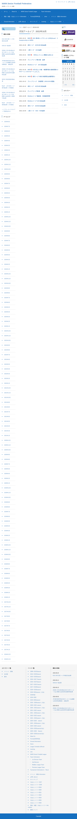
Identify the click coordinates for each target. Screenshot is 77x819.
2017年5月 (7, 630)
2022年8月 (7, 350)
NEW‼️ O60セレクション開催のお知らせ (40, 55)
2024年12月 (7, 216)
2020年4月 (7, 473)
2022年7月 (7, 354)
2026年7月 (7, 126)
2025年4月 (7, 197)
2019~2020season (35, 700)
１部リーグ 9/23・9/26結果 (36, 111)
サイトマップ (33, 21)
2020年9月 (7, 454)
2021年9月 (7, 402)
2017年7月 (7, 625)
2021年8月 (7, 407)
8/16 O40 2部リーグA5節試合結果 (62, 675)
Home (31, 744)
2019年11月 (7, 492)
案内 (65, 105)
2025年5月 (7, 193)
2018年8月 (7, 564)
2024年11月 (7, 221)
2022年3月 (7, 373)
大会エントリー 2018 (36, 784)
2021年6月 (7, 416)
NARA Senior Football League (29, 11)
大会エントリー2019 (35, 787)
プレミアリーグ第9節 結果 (35, 91)
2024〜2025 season (35, 726)
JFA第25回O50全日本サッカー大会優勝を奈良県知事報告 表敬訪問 (8, 62)
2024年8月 (7, 235)
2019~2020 (33, 697)
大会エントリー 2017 (36, 782)
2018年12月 (7, 545)
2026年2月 (7, 150)
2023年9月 (7, 288)
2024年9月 (7, 231)
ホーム (6, 11)
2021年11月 (7, 392)
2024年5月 (7, 250)
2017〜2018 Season (35, 684)
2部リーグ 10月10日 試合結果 (37, 86)
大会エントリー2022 (35, 795)
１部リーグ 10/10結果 (35, 50)
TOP (20, 27)
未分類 (66, 100)
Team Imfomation (46, 11)
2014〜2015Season (35, 674)
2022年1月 (7, 383)
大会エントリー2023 (35, 797)
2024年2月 (7, 264)
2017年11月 (7, 606)
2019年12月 (7, 488)
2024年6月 (7, 245)
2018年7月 (7, 568)
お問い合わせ (22, 21)
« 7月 (65, 85)
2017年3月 (7, 640)
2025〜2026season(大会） (37, 733)
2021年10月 (7, 397)
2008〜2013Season (35, 671)
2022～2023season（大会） (38, 718)
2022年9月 (7, 345)
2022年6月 (7, 359)
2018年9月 (7, 559)
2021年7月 (7, 412)
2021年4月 (7, 426)
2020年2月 (7, 478)
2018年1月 (7, 597)
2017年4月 (7, 635)
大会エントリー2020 (35, 790)
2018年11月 (7, 549)
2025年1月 (7, 212)
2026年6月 (7, 131)
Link (31, 752)
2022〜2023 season (35, 715)
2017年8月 (7, 621)
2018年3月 (7, 587)
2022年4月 (7, 369)
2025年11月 (7, 164)
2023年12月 (7, 274)
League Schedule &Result (37, 746)
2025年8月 (7, 178)
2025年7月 (7, 183)
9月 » (73, 85)
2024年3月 (7, 259)
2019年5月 (7, 521)
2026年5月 (7, 136)
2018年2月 (7, 592)
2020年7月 (7, 464)
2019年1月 (7, 540)
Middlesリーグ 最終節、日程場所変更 (39, 96)
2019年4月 (7, 526)
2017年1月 (7, 649)
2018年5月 (7, 578)
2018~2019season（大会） (37, 692)
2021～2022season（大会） (38, 713)
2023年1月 (7, 326)
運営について (34, 810)
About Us (14, 11)
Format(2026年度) (35, 16)
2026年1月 (7, 155)
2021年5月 (7, 421)
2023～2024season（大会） (38, 723)
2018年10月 (7, 554)
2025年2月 (7, 207)
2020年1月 (7, 483)
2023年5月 (7, 307)
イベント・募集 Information (58, 16)
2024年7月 (7, 240)
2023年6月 (7, 302)
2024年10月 (7, 226)
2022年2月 (7, 378)
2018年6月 (7, 573)
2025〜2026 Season (36, 731)
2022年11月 (7, 335)
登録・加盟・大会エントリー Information (15, 16)
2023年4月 (7, 312)
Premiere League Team (38, 767)
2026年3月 (7, 145)
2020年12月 (7, 440)
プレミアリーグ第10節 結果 (36, 60)
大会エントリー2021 (35, 792)
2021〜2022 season (35, 710)
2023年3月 (7, 316)
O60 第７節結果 (6, 45)
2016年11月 (7, 659)
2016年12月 (7, 654)
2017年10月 (7, 611)
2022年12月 (7, 331)
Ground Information (9, 21)
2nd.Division (35, 762)
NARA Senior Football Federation (16, 4)
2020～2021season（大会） (38, 707)
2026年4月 (7, 140)
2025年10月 (7, 169)
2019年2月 (7, 535)
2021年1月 (7, 435)
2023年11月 (7, 278)
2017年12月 (7, 602)
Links (45, 16)
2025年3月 (7, 202)
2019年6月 (7, 516)
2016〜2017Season (35, 682)
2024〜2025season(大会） (37, 728)
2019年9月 (7, 502)
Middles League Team (38, 764)
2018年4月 (7, 583)
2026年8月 (7, 121)
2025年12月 (7, 159)
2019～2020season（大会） (38, 702)
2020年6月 (7, 469)
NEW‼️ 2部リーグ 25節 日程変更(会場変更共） (42, 76)
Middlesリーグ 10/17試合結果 (37, 64)
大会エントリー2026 (55, 21)
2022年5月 (7, 364)
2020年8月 (7, 459)
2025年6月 (7, 188)
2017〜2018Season (35, 687)
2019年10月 (7, 497)
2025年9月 (7, 174)
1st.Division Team (37, 759)
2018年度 (32, 695)
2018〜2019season (35, 689)
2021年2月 (7, 431)
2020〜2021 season (35, 705)
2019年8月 (7, 507)
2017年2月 (7, 645)
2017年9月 (7, 616)
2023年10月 (7, 283)
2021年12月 (7, 388)
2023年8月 (7, 293)
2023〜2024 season (36, 720)
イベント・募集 (68, 95)
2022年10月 (7, 340)
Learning (43, 21)
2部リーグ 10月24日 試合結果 (37, 45)
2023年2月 (7, 321)
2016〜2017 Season (35, 679)
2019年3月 (7, 530)
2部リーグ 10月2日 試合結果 (36, 106)
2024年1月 (7, 269)
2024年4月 (7, 255)
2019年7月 (7, 511)
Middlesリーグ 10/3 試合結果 (36, 101)
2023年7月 (7, 297)
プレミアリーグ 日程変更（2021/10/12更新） (41, 81)
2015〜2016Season (35, 676)
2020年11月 (7, 445)
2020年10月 (7, 450)
